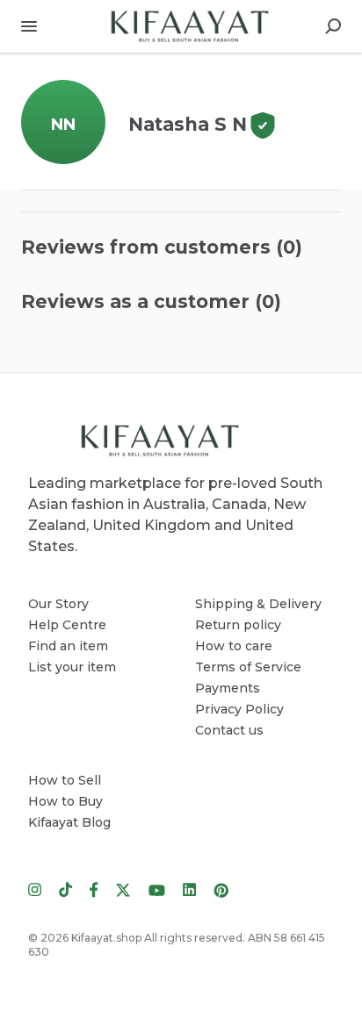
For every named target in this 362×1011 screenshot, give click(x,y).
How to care (233, 646)
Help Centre (67, 625)
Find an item (68, 646)
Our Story (58, 604)
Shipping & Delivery (258, 604)
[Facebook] (94, 889)
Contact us (229, 730)
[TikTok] (65, 889)
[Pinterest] (216, 889)
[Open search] (333, 26)
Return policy (238, 625)
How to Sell (64, 780)
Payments (227, 688)
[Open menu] (29, 26)
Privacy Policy (239, 709)
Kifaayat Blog (69, 822)
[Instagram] (39, 889)
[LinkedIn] (189, 889)
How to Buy (65, 801)
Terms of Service (248, 667)
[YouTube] (157, 889)
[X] (123, 889)
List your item (72, 667)
